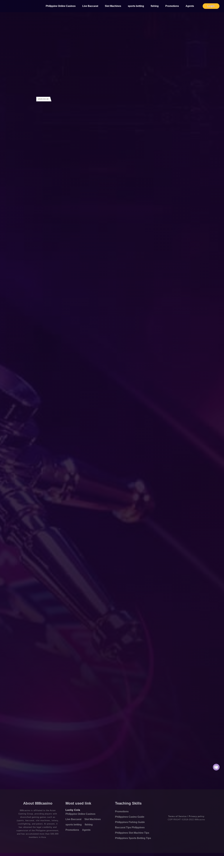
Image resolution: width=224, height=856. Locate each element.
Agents (190, 6)
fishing (155, 6)
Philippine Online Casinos (61, 6)
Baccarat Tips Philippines (130, 827)
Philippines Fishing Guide (130, 822)
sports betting (136, 6)
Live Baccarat (90, 6)
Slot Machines (113, 6)
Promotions (172, 6)
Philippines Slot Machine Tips (132, 832)
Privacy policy (196, 816)
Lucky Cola (73, 810)
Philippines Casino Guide (129, 817)
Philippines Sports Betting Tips (133, 838)
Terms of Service (177, 816)
